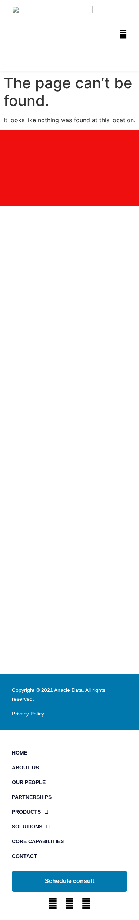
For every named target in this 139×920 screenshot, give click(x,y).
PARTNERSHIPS (32, 797)
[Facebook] (69, 903)
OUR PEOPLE (29, 782)
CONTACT (24, 856)
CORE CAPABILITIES (38, 841)
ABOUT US (25, 767)
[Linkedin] (52, 903)
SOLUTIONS (27, 827)
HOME (19, 753)
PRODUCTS (26, 812)
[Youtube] (86, 903)
